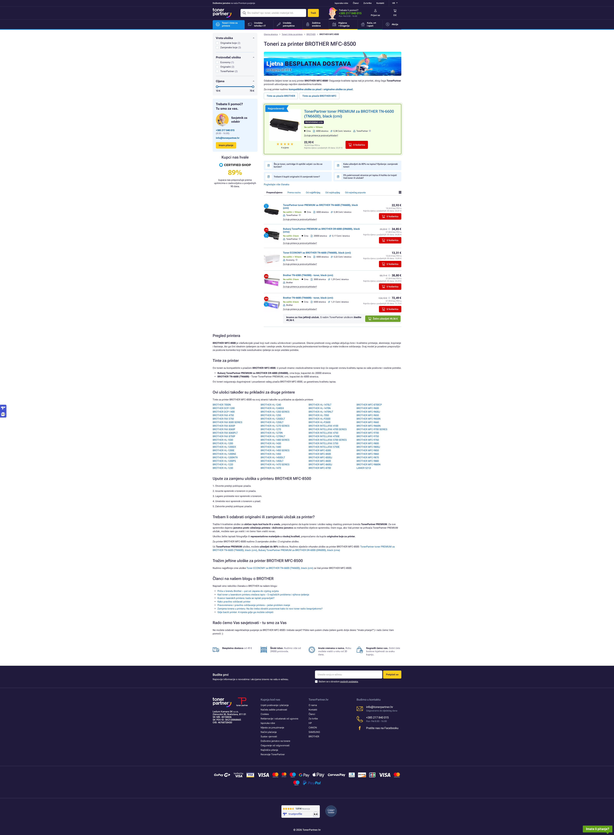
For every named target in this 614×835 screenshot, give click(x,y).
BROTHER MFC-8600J (320, 464)
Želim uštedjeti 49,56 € (385, 318)
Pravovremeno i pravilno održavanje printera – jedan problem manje (253, 605)
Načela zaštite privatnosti (274, 709)
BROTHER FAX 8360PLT (225, 432)
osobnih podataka (349, 681)
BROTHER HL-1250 (271, 415)
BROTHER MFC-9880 (368, 461)
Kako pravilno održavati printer (233, 601)
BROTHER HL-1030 (223, 439)
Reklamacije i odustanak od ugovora (279, 718)
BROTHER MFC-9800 (368, 443)
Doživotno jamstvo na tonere (275, 741)
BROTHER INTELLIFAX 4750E (324, 436)
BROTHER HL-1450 (271, 454)
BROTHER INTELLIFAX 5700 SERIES (328, 439)
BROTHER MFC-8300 (320, 450)
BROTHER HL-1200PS (224, 461)
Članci (356, 3)
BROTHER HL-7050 (319, 415)
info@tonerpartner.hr (227, 138)
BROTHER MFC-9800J (368, 446)
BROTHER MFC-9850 (368, 450)
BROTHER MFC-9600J (368, 411)
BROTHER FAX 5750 (223, 418)
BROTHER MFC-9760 (368, 439)
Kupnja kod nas (270, 699)
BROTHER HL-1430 (271, 443)
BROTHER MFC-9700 (368, 432)
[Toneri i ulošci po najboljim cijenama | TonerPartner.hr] (222, 13)
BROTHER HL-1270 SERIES (275, 425)
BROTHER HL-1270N (272, 432)
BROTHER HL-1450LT (272, 461)
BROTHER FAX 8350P (224, 425)
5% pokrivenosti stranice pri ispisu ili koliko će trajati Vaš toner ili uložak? (370, 176)
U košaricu (359, 144)
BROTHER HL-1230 (223, 468)
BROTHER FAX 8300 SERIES (227, 422)
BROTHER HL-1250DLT (273, 418)
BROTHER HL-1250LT (272, 422)
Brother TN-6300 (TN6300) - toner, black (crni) (308, 275)
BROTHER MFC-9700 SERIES (372, 429)
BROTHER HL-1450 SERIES (275, 450)
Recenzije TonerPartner (273, 754)
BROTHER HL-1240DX (272, 408)
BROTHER (311, 34)
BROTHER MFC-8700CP (369, 404)
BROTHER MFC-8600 (320, 461)
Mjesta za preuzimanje (272, 727)
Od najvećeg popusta (355, 192)
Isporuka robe (341, 3)
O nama (313, 705)
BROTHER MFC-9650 (368, 415)
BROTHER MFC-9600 (368, 408)
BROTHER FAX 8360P (224, 429)
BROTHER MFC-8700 (320, 468)
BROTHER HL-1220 (223, 464)
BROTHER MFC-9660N (369, 425)
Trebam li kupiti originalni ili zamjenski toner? (297, 176)
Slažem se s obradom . (339, 681)
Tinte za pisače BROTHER (281, 95)
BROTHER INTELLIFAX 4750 (323, 432)
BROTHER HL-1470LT (320, 404)
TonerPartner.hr (318, 699)
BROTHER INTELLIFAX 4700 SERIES (328, 429)
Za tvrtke (367, 3)
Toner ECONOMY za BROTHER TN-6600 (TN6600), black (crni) (317, 252)
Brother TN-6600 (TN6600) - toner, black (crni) (308, 297)
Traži (313, 13)
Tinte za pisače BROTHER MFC (319, 95)
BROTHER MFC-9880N (369, 464)
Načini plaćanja (269, 732)
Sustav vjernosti (269, 736)
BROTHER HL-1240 (271, 404)
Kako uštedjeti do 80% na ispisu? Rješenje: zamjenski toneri (370, 165)
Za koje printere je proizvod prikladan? (321, 135)
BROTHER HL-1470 (271, 468)
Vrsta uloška (224, 38)
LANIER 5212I (364, 468)
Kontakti (380, 3)
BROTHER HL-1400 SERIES (275, 439)
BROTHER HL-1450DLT (273, 457)
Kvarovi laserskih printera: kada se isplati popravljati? (245, 598)
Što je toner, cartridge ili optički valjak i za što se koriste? (298, 165)
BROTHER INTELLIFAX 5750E (324, 446)
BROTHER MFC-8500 (320, 454)
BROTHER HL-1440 (271, 446)
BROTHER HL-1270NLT (273, 436)
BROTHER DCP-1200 (224, 408)
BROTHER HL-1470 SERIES (275, 464)
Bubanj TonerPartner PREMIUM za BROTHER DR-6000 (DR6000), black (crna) (299, 550)
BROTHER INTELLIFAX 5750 (323, 443)
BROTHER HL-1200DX (224, 446)
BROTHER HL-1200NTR (225, 457)
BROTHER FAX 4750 (223, 415)
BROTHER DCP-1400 (224, 411)
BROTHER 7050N (222, 404)
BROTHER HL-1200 (223, 443)
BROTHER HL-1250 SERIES (275, 411)
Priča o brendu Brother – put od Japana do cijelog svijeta (248, 591)
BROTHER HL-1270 (271, 429)
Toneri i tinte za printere (292, 34)
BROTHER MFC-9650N (369, 418)
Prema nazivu (294, 192)
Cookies (265, 714)
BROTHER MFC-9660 (368, 422)
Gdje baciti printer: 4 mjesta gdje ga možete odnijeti (245, 612)
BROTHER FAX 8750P (224, 436)
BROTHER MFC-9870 (368, 457)
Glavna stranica (271, 34)
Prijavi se (375, 15)
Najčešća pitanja (269, 750)
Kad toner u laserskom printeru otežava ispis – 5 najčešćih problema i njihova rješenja (263, 594)
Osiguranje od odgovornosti (275, 745)
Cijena (220, 81)
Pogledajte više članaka (276, 184)
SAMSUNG (314, 732)
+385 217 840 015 (350, 13)
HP (310, 723)
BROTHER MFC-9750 (368, 436)
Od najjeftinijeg (313, 192)
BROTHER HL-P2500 (319, 418)
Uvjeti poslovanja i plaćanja (275, 705)
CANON (313, 727)
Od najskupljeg (332, 192)
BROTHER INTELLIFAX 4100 (323, 425)
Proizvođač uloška (228, 57)
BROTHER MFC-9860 (368, 454)
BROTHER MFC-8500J (320, 457)
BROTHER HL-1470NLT (321, 411)
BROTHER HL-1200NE (224, 454)
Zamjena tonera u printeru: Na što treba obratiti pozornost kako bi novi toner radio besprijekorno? (270, 608)
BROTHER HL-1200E (223, 450)
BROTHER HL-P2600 (319, 422)
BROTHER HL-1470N (320, 408)
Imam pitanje (226, 145)
